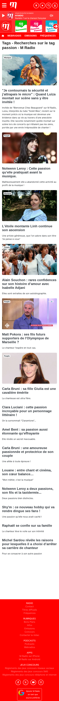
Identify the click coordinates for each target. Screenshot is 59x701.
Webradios (14, 36)
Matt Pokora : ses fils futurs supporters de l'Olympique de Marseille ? (25, 338)
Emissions (31, 36)
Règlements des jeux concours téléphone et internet (29, 674)
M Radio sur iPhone (29, 656)
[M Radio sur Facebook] (18, 682)
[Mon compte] (55, 5)
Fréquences (48, 36)
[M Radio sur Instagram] (40, 682)
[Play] (3, 15)
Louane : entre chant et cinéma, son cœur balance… (27, 472)
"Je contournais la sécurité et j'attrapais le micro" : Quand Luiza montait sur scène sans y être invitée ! (29, 96)
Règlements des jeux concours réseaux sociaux (29, 668)
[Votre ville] (36, 5)
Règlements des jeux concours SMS (29, 671)
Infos (29, 625)
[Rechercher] (48, 5)
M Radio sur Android (29, 659)
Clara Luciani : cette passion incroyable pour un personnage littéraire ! (27, 411)
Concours (30, 631)
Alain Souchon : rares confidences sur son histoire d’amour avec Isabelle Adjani (29, 284)
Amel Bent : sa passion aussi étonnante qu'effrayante (25, 431)
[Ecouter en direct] (42, 5)
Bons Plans (29, 621)
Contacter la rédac (29, 635)
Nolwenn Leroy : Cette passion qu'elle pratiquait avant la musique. (26, 172)
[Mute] (51, 15)
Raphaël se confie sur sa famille (27, 525)
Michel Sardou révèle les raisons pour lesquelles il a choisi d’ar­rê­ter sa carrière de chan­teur (29, 544)
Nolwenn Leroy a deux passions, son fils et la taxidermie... (27, 490)
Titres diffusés (29, 609)
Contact (29, 606)
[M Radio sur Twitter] (25, 682)
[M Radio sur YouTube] (33, 682)
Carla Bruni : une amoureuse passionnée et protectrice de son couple (28, 451)
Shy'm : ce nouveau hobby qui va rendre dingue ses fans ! (28, 509)
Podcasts (29, 643)
